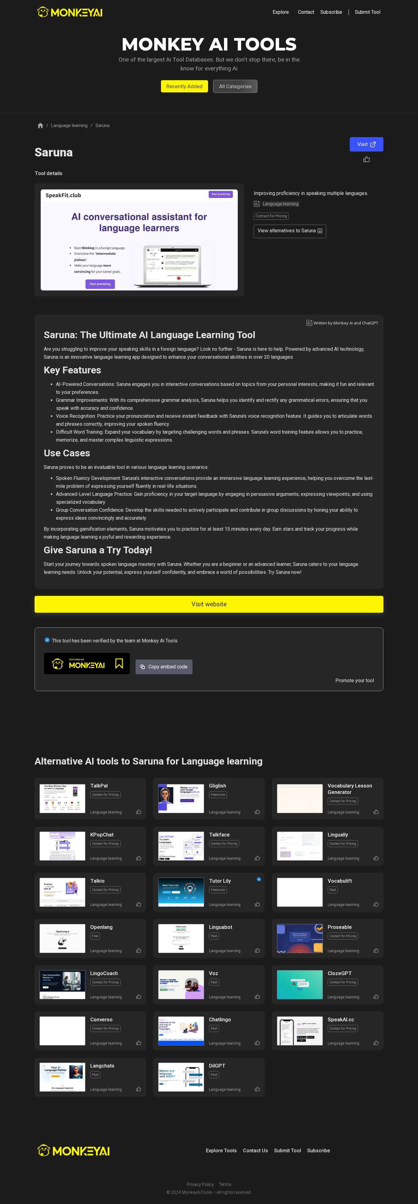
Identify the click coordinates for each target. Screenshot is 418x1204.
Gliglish (217, 786)
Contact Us (255, 1151)
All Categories (235, 86)
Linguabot (220, 927)
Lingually (338, 835)
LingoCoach (104, 973)
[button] (281, 12)
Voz (213, 973)
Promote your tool (354, 680)
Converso (101, 1019)
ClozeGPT (340, 973)
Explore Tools (221, 1151)
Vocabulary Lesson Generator (350, 789)
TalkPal (99, 786)
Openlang (101, 927)
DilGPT (217, 1066)
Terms (225, 1184)
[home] (70, 12)
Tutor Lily (220, 881)
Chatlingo (220, 1019)
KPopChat (102, 835)
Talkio (97, 881)
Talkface (219, 835)
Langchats (102, 1066)
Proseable (340, 927)
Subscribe (318, 1151)
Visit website (209, 604)
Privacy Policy (200, 1184)
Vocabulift (340, 881)
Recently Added (184, 86)
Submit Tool (287, 1151)
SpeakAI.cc (341, 1019)
